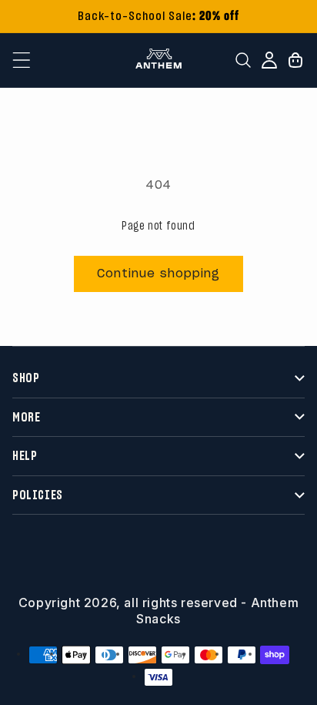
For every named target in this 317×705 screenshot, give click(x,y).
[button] (21, 60)
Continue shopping (158, 274)
